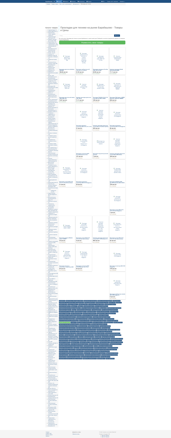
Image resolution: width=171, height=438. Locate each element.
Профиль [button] (122, 1)
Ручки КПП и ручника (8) (88, 346)
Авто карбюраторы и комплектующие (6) (52, 148)
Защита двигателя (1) (53, 31)
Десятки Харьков (105, 436)
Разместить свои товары (92, 42)
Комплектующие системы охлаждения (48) (53, 284)
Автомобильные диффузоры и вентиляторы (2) (51, 291)
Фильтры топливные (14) (103, 315)
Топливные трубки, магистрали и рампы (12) (52, 145)
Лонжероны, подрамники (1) (51, 113)
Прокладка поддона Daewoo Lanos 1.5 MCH (66, 238)
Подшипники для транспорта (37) (52, 37)
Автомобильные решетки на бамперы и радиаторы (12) (52, 79)
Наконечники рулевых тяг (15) (117, 338)
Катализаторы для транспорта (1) (52, 351)
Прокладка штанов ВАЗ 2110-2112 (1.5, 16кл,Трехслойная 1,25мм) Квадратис (117, 239)
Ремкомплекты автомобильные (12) (52, 423)
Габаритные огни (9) (53, 191)
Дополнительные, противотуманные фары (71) (52, 198)
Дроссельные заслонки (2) (51, 163)
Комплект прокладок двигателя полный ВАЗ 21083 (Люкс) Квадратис (117, 154)
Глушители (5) (51, 349)
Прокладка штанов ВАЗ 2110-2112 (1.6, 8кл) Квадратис (117, 210)
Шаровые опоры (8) (52, 55)
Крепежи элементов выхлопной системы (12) (52, 364)
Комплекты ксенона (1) (82, 326)
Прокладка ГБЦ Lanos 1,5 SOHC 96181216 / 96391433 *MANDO (117, 98)
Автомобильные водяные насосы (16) (52, 287)
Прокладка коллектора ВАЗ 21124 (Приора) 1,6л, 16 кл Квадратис (82, 267)
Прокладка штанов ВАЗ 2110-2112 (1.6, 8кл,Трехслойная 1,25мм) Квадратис (83, 239)
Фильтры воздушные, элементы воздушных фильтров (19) (53, 126)
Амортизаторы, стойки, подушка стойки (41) (51, 34)
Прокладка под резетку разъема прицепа (100, 154)
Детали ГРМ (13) (52, 388)
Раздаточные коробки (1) (105, 342)
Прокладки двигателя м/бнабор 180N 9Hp (66, 70)
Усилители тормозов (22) (74, 331)
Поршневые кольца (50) (69, 335)
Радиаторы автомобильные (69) (52, 280)
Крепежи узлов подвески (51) (51, 68)
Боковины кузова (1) (52, 111)
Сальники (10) (51, 173)
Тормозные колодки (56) (96, 327)
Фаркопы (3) (51, 71)
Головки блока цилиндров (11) (51, 268)
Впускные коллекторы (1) (109, 318)
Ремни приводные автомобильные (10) (52, 175)
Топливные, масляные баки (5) (81, 318)
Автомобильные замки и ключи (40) (53, 88)
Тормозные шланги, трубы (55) (52, 230)
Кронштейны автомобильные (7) (52, 109)
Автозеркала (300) (52, 407)
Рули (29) (50, 341)
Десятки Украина (105, 435)
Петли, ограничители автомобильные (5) (52, 100)
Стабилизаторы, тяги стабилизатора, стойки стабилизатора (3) (53, 45)
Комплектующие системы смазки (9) (52, 378)
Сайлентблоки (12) (52, 42)
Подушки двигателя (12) (108, 322)
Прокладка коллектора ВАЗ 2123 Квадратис (117, 266)
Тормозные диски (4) (52, 217)
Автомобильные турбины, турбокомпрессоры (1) (106, 313)
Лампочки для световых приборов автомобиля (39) (52, 185)
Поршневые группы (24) (63, 336)
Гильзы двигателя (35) (53, 273)
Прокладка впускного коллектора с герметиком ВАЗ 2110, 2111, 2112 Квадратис (66, 267)
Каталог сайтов (49, 434)
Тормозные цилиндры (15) (102, 329)
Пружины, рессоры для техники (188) (52, 40)
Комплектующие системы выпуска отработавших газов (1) (52, 369)
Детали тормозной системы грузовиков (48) (52, 220)
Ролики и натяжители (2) (98, 322)
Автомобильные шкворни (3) (51, 65)
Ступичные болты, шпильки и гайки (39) (52, 62)
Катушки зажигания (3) (53, 395)
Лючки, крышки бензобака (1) (51, 116)
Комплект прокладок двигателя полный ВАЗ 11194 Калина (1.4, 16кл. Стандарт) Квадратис (100, 239)
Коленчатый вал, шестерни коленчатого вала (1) (53, 263)
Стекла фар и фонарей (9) (51, 207)
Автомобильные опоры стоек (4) (51, 50)
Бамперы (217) (51, 70)
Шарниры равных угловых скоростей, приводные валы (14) (53, 305)
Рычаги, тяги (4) (51, 52)
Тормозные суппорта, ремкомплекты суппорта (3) (53, 224)
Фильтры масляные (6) (63, 351)
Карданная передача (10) (85, 342)
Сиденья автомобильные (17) (52, 333)
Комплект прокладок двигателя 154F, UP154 (83, 98)
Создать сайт (112, 1)
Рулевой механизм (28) (63, 340)
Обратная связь (75, 434)
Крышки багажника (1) (53, 107)
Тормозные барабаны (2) (64, 331)
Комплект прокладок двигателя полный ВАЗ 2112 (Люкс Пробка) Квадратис (100, 126)
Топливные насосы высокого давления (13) (52, 137)
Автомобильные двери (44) (89, 306)
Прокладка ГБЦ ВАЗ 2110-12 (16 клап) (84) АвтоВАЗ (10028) (100, 98)
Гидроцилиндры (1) (52, 30)
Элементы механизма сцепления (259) (53, 242)
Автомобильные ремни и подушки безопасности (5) (52, 330)
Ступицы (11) (51, 54)
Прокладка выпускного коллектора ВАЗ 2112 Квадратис (117, 126)
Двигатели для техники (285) (51, 168)
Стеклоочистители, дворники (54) (52, 409)
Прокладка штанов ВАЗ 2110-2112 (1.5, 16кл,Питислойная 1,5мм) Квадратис (66, 182)
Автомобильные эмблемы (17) (51, 105)
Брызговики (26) (51, 86)
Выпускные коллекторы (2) (51, 357)
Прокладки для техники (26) (51, 171)
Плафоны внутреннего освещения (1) (53, 212)
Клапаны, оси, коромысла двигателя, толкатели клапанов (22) (53, 385)
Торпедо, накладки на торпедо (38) (53, 343)
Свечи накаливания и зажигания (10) (53, 390)
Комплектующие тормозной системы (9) (52, 239)
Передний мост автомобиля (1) (51, 319)
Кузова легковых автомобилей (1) (51, 119)
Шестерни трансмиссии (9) (51, 248)
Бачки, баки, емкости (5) (105, 356)
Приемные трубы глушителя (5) (52, 354)
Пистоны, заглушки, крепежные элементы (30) (53, 83)
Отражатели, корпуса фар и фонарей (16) (53, 210)
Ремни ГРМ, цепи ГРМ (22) (104, 351)
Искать (117, 35)
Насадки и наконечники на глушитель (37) (51, 360)
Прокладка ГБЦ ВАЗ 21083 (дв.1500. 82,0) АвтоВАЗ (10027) (117, 182)
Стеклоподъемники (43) (96, 309)
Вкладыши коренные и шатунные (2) (53, 266)
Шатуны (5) (50, 274)
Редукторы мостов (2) (53, 314)
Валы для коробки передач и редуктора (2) (52, 252)
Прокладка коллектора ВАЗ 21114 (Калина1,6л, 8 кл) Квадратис (82, 154)
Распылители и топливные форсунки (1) (52, 130)
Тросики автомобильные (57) (52, 302)
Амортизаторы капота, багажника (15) (53, 103)
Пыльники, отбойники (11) (73, 304)
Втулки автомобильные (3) (52, 48)
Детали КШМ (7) (51, 278)
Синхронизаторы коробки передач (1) (52, 255)
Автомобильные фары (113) (85, 324)
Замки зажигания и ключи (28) (52, 393)
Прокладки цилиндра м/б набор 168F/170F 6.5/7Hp (100, 70)
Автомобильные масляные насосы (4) (53, 375)
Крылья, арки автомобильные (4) (52, 76)
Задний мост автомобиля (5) (51, 308)
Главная (47, 432)
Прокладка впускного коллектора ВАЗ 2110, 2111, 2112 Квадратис (84, 126)
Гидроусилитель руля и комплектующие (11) (53, 299)
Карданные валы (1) (52, 310)
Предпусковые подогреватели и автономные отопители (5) (52, 419)
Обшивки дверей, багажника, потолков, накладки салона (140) (53, 336)
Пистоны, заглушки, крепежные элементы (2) (53, 326)
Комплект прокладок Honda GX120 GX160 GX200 (116, 70)
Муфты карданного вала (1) (64, 344)
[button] (103, 1)
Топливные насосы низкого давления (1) (52, 165)
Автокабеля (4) (51, 425)
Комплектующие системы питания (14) (53, 153)
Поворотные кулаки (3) (83, 304)
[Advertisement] (85, 16)
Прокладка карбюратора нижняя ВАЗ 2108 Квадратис (117, 294)
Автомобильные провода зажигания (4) (53, 397)
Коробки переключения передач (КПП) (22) (52, 245)
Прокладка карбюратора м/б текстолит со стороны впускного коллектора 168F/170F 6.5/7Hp (83, 71)
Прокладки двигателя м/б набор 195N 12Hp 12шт (67, 98)
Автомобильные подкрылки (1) (51, 90)
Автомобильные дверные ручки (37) (52, 94)
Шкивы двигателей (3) (53, 182)
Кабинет (47, 436)
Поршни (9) (50, 257)
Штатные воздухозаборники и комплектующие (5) (52, 160)
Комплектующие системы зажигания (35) (52, 400)
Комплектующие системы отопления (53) (52, 404)
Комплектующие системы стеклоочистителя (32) (90, 356)
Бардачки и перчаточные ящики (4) (52, 347)
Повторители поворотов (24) (51, 204)
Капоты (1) (50, 92)
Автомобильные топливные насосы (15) (52, 141)
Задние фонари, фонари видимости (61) (52, 194)
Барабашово (49, 1)
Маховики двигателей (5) (89, 336)
